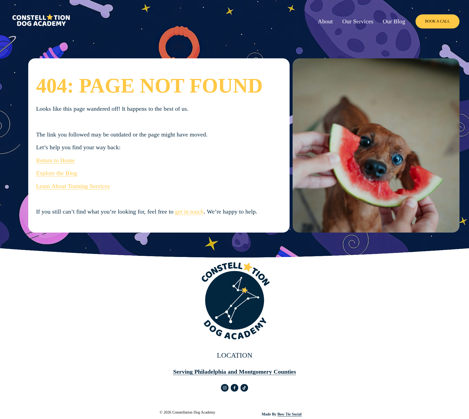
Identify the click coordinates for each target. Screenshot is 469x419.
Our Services (357, 21)
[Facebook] (234, 388)
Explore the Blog (56, 173)
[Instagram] (225, 388)
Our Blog (394, 21)
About (325, 21)
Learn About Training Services (73, 186)
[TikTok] (244, 388)
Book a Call (437, 21)
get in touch (189, 211)
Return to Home (55, 160)
